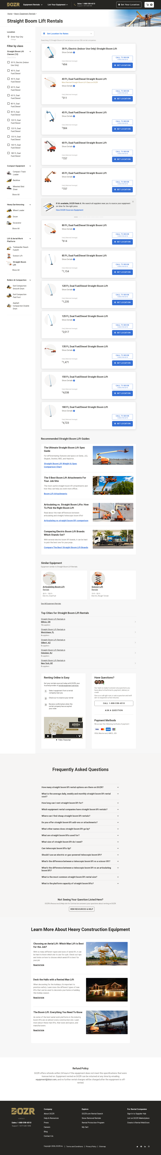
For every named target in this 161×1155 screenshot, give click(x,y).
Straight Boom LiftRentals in (53, 620)
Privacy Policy (91, 1146)
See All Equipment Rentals (51, 604)
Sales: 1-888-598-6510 (86, 4)
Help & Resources (51, 1118)
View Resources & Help (81, 909)
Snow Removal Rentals (91, 1118)
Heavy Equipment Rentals (24, 14)
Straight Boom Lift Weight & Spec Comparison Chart (60, 465)
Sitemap (102, 1146)
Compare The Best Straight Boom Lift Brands (66, 547)
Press (46, 1123)
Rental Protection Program (93, 1123)
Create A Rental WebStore (138, 1123)
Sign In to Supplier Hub (136, 1114)
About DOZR (49, 1114)
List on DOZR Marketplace (138, 1118)
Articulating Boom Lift (54, 588)
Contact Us (48, 1136)
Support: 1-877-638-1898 (84, 6)
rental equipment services (68, 685)
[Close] (133, 201)
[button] (19, 54)
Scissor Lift (97, 588)
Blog (46, 1131)
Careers (47, 1127)
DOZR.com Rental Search (92, 1114)
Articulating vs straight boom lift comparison (66, 520)
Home (9, 14)
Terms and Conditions (74, 1146)
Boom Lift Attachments (55, 493)
